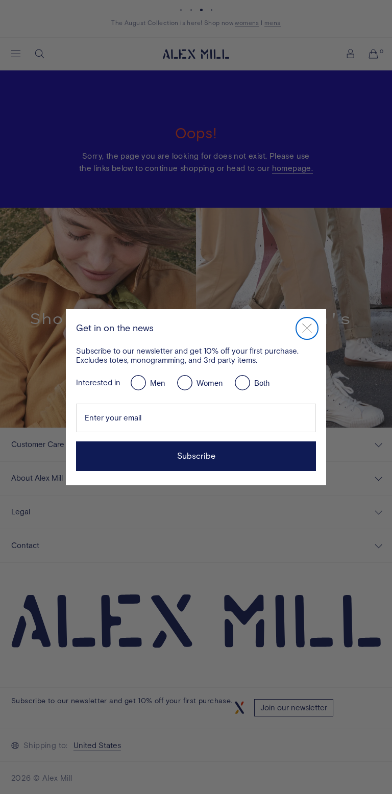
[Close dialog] (307, 328)
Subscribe (196, 456)
